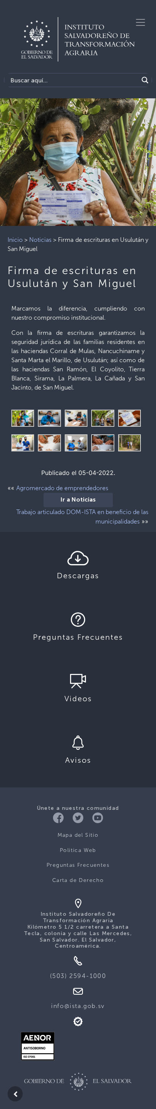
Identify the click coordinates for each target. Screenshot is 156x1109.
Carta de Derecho (78, 880)
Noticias (40, 239)
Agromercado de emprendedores (62, 488)
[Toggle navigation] (140, 22)
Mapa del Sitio (78, 835)
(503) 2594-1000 (78, 976)
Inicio (15, 239)
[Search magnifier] (145, 80)
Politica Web (78, 850)
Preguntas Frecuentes (78, 865)
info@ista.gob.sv (78, 1006)
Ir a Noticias (78, 500)
